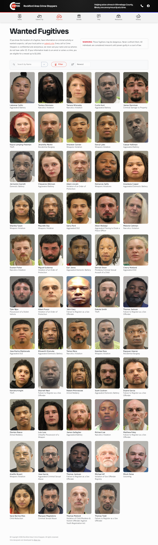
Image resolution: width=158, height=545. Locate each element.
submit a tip (49, 43)
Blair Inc (37, 540)
